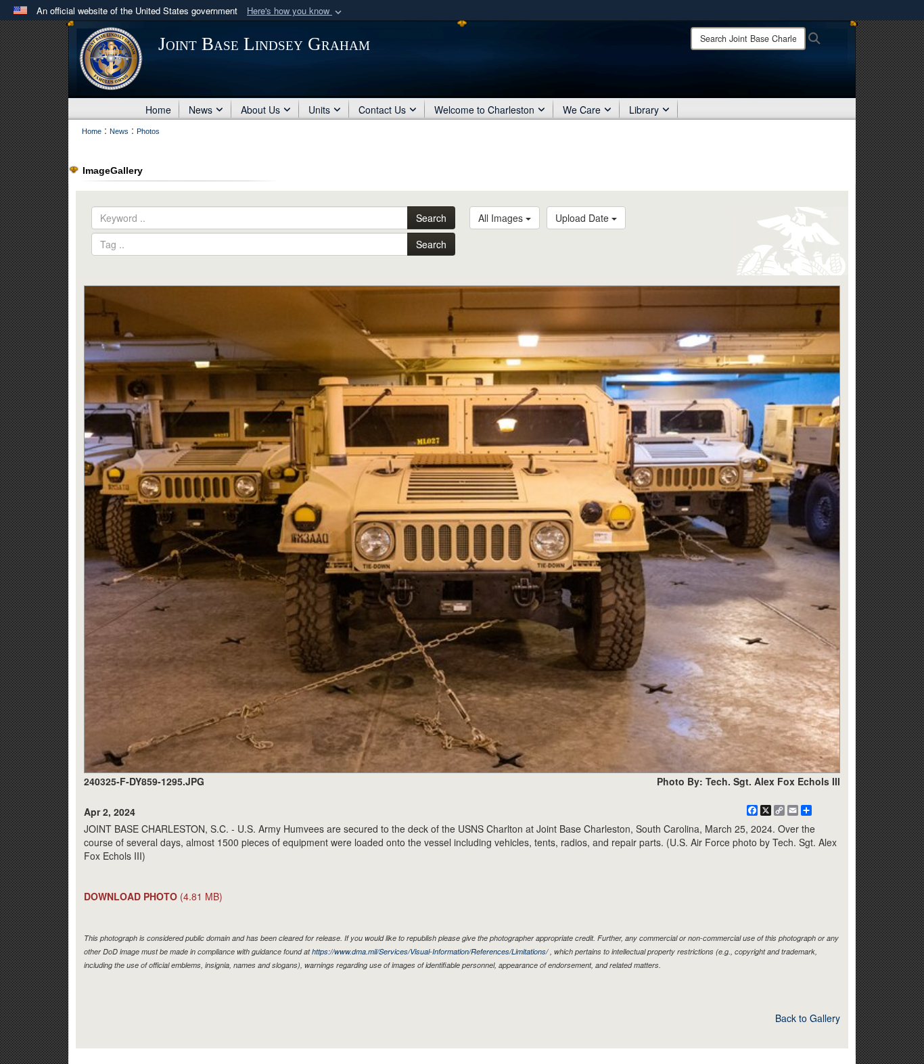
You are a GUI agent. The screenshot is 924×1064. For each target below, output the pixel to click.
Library (644, 109)
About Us (260, 109)
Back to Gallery (807, 1018)
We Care (582, 109)
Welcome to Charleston (484, 109)
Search (431, 218)
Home (158, 109)
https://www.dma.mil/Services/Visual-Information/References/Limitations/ (430, 951)
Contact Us (382, 109)
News (200, 109)
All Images (502, 218)
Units (319, 109)
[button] (295, 11)
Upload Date (583, 218)
